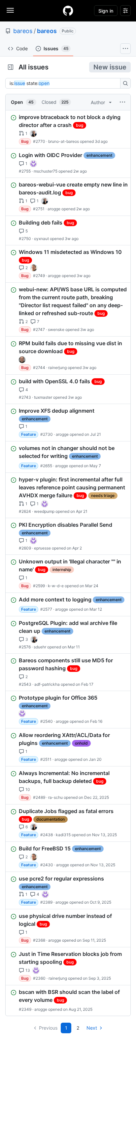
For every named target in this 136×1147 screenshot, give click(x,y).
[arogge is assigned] (33, 268)
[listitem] (68, 129)
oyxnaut (41, 238)
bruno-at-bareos (63, 141)
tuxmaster (43, 397)
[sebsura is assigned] (33, 163)
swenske (56, 329)
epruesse (42, 548)
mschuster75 (45, 171)
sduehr (40, 646)
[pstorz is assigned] (22, 359)
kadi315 (63, 834)
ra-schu (55, 797)
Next (91, 1028)
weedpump (44, 511)
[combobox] (65, 83)
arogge (54, 208)
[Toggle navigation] (10, 10)
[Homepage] (68, 10)
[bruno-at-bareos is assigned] (33, 133)
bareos (22, 30)
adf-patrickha (47, 684)
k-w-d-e (56, 585)
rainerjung (57, 367)
